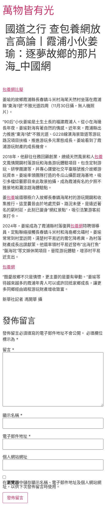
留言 (8, 350)
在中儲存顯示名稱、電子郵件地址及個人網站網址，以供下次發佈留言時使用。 (52, 484)
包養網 (76, 225)
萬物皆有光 (28, 10)
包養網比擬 (13, 89)
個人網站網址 (15, 457)
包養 (98, 156)
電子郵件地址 (17, 436)
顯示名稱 (12, 415)
